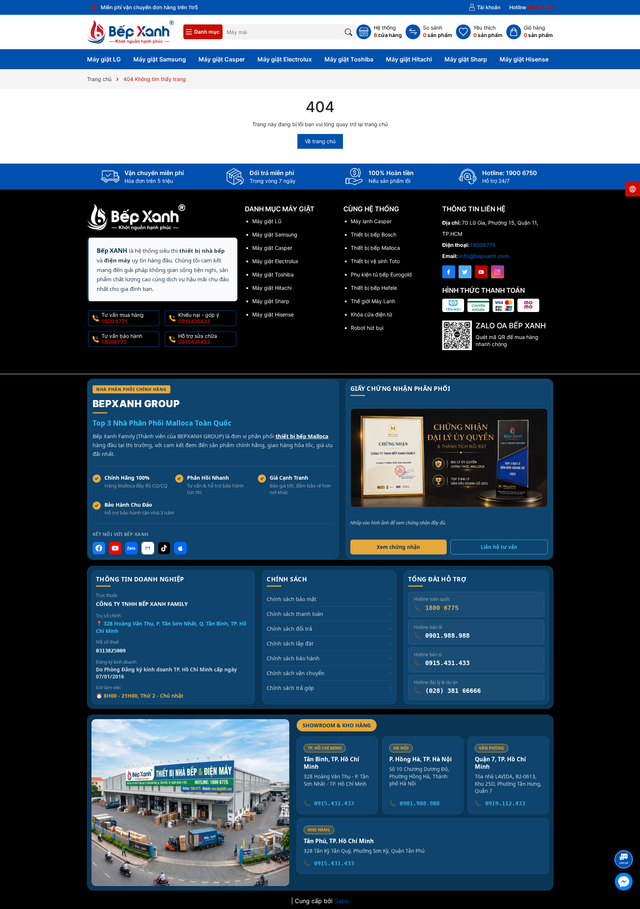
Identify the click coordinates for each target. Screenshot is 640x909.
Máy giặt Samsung (159, 59)
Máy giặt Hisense (524, 59)
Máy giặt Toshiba (348, 59)
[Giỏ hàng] (529, 31)
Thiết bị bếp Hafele (374, 288)
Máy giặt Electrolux (284, 59)
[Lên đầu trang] (625, 839)
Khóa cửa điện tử (371, 314)
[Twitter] (465, 271)
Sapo (341, 901)
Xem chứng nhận (398, 547)
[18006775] (531, 7)
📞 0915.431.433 (329, 803)
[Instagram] (497, 271)
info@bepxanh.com (484, 256)
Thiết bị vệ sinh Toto (375, 261)
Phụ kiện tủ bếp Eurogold (381, 274)
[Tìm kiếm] (349, 31)
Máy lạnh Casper (371, 221)
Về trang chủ (320, 141)
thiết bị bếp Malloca (302, 436)
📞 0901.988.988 (414, 803)
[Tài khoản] (484, 7)
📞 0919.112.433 (500, 803)
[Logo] (130, 31)
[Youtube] (481, 271)
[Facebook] (448, 271)
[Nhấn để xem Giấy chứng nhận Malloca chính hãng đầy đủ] (449, 457)
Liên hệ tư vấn (499, 547)
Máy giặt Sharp (465, 59)
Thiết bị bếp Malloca (375, 248)
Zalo (131, 548)
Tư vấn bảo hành (121, 339)
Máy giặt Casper (222, 59)
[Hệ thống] (379, 31)
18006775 (483, 245)
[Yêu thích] (479, 31)
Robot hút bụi (367, 328)
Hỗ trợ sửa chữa (197, 339)
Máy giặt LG (104, 59)
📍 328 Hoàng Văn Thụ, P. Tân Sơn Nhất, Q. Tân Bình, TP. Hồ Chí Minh (171, 627)
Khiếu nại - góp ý (198, 318)
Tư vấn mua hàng (122, 318)
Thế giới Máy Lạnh (373, 301)
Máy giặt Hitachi (409, 59)
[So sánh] (429, 31)
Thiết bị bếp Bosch (373, 234)
